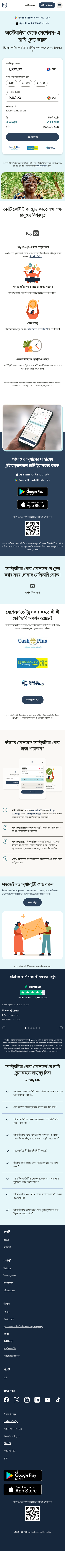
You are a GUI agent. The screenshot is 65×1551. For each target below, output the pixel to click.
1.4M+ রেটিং (34, 18)
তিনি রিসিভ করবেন (13, 92)
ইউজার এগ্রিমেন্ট (10, 1414)
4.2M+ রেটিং (34, 23)
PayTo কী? (36, 256)
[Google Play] (32, 491)
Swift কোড (9, 1319)
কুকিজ (6, 1458)
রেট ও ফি (7, 1312)
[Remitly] (4, 5)
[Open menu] (60, 5)
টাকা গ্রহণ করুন (10, 1275)
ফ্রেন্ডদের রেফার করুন (12, 1356)
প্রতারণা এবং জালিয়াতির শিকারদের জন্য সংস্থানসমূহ (23, 1326)
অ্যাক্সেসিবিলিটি (9, 1451)
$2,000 (25, 83)
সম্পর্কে (6, 1239)
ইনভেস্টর (7, 1247)
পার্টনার (6, 1334)
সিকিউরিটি (7, 1443)
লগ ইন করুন (30, 5)
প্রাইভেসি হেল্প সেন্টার (11, 1436)
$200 (12, 83)
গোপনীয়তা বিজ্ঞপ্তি (11, 1421)
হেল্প (5, 1377)
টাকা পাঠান (7, 1268)
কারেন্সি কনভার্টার (10, 1348)
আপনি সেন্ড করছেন (13, 63)
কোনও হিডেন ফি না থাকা (37, 329)
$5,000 (41, 83)
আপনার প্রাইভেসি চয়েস (13, 1429)
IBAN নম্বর (8, 1341)
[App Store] (32, 504)
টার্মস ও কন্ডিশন (42, 166)
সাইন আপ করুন (47, 5)
